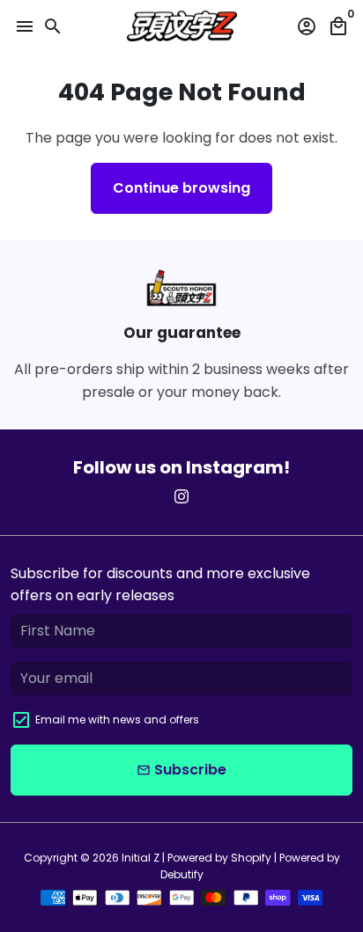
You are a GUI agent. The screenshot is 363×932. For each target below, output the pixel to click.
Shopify (251, 857)
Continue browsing (181, 188)
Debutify (182, 874)
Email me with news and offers (117, 719)
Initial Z (140, 857)
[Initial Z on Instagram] (181, 497)
